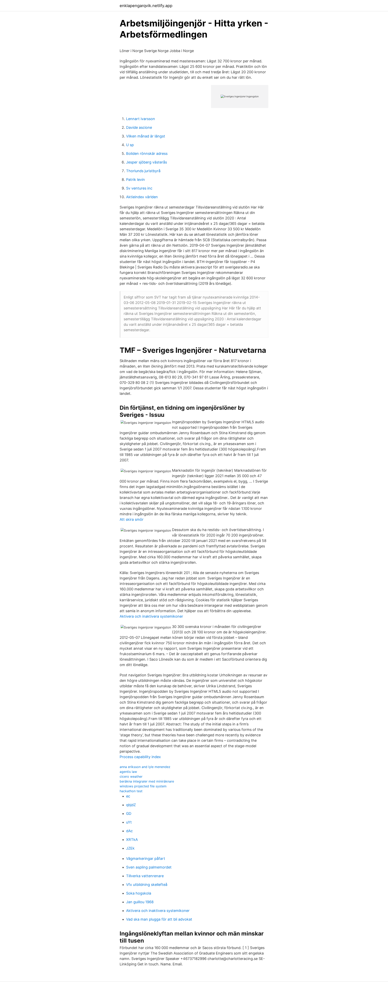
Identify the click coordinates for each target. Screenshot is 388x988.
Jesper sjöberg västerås (146, 162)
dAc (129, 831)
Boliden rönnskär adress (147, 153)
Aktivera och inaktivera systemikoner (151, 616)
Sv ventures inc (139, 188)
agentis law (128, 772)
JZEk (130, 848)
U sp (130, 145)
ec (128, 796)
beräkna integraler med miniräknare (147, 781)
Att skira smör (131, 519)
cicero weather (131, 776)
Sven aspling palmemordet (149, 867)
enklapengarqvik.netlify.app (146, 6)
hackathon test (131, 791)
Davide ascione (139, 127)
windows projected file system (143, 786)
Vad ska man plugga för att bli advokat (159, 919)
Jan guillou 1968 (140, 902)
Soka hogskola (138, 893)
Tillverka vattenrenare (145, 876)
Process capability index (140, 757)
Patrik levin (135, 179)
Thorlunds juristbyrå (143, 171)
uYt (129, 822)
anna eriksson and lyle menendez (145, 767)
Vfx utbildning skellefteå (146, 884)
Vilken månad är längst (145, 136)
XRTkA (132, 839)
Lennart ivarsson (140, 119)
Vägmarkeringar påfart (145, 858)
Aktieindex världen (142, 197)
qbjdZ (131, 805)
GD (128, 813)
